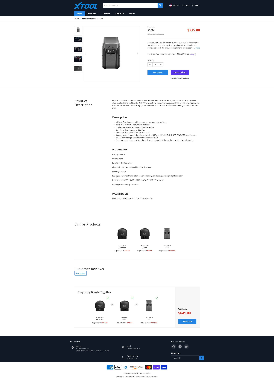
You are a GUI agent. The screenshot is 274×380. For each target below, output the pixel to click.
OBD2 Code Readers (89, 19)
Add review (80, 273)
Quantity (151, 60)
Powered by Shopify (144, 373)
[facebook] (173, 346)
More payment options (180, 78)
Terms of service (139, 376)
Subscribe (201, 358)
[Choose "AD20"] (132, 298)
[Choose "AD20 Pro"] (108, 298)
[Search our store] (160, 5)
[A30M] (78, 30)
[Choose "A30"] (157, 298)
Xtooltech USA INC (133, 373)
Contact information (152, 376)
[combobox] (132, 5)
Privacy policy (130, 376)
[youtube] (180, 346)
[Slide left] (85, 53)
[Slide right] (137, 53)
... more (197, 48)
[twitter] (186, 346)
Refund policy (120, 376)
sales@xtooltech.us (133, 349)
